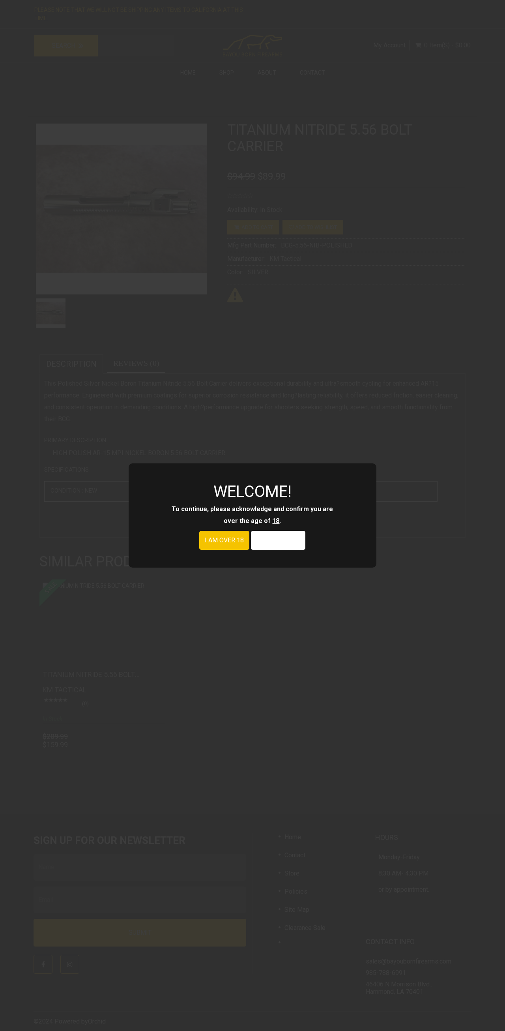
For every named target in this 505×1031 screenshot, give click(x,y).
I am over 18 (224, 540)
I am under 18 (278, 540)
